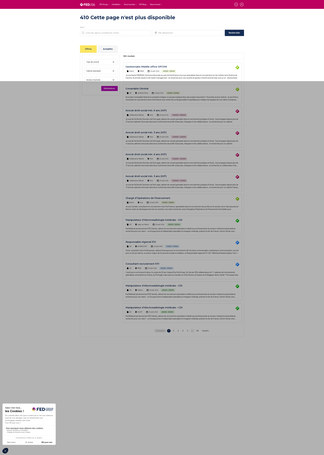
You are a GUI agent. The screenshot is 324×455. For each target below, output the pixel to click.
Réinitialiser (109, 88)
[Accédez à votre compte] (241, 4)
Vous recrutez (129, 4)
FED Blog (142, 4)
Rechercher (234, 33)
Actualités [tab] (108, 49)
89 (198, 331)
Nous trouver (155, 4)
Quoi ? (82, 27)
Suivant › (205, 331)
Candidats (116, 4)
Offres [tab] (88, 49)
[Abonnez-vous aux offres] (236, 4)
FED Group (103, 4)
